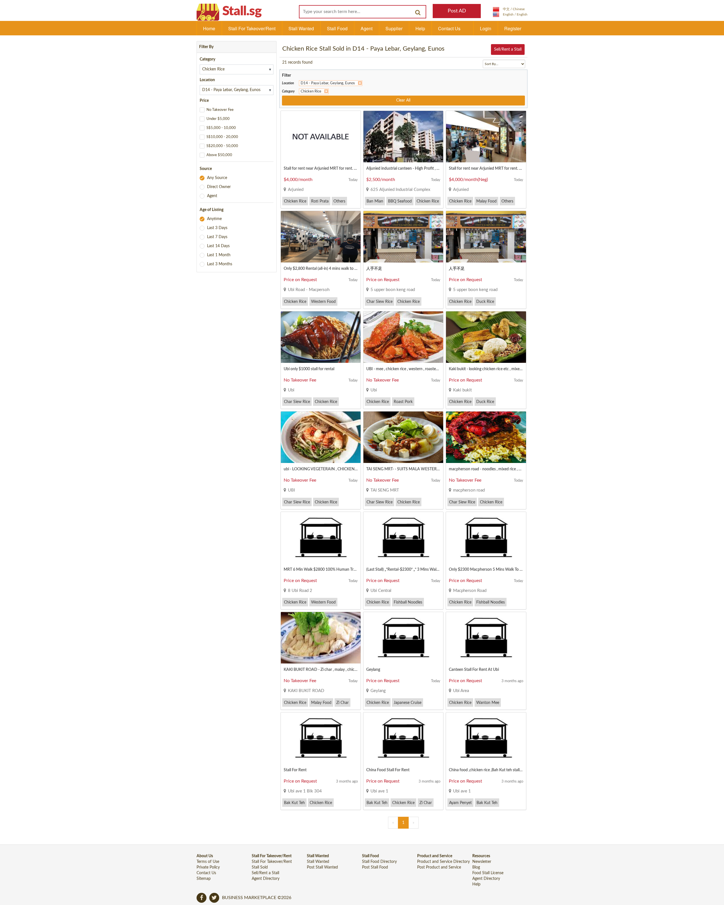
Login (485, 28)
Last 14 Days (218, 246)
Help (420, 28)
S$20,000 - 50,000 (222, 146)
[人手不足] (403, 236)
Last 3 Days (217, 228)
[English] (510, 14)
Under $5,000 (218, 119)
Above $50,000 (219, 155)
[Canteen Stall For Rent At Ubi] (486, 637)
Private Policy (208, 867)
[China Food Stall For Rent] (403, 738)
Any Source (217, 178)
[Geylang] (403, 637)
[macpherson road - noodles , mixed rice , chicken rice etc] (486, 437)
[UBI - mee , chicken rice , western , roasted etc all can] (403, 337)
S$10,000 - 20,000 (222, 137)
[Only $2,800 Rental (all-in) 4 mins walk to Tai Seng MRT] (321, 236)
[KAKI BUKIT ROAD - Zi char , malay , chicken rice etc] (321, 637)
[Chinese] (509, 9)
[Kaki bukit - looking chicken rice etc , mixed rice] (486, 337)
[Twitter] (214, 898)
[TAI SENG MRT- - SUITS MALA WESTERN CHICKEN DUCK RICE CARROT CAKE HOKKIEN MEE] (403, 437)
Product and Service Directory (443, 862)
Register (512, 28)
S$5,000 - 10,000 (221, 128)
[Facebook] (201, 898)
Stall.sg (242, 11)
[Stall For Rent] (321, 738)
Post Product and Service (439, 867)
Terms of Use (208, 862)
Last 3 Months (219, 264)
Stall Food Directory (379, 862)
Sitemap (204, 879)
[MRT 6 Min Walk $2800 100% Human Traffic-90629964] (321, 537)
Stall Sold (260, 867)
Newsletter (481, 862)
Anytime (214, 219)
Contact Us (449, 28)
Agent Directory (265, 879)
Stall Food (337, 28)
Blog (476, 867)
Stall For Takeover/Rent (251, 28)
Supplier (393, 28)
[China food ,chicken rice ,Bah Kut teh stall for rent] (486, 738)
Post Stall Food (375, 867)
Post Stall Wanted (322, 867)
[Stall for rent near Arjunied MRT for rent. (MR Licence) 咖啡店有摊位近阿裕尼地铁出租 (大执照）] (321, 136)
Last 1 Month (218, 255)
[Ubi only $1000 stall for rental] (321, 337)
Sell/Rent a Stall (508, 49)
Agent (366, 28)
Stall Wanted (301, 28)
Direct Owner (219, 187)
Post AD (457, 11)
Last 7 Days (217, 237)
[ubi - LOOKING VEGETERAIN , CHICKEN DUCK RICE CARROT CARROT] (321, 437)
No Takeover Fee (220, 110)
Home (209, 28)
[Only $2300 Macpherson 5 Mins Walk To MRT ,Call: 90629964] (486, 537)
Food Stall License (487, 873)
